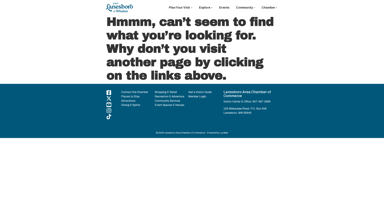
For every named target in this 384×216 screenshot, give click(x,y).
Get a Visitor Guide (200, 92)
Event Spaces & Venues (169, 105)
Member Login (197, 96)
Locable (224, 133)
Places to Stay (130, 96)
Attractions (128, 100)
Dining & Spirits (130, 105)
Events (224, 7)
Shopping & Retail (166, 92)
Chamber (269, 7)
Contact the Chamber (134, 92)
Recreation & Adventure (169, 96)
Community (245, 7)
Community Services (167, 100)
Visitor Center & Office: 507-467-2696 (247, 101)
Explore (205, 7)
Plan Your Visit (180, 7)
